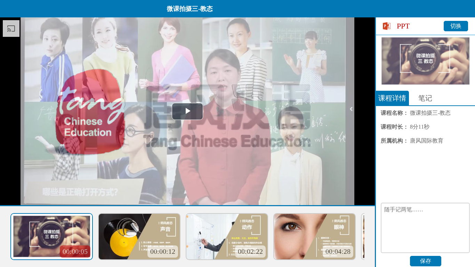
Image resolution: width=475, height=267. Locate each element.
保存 (425, 261)
